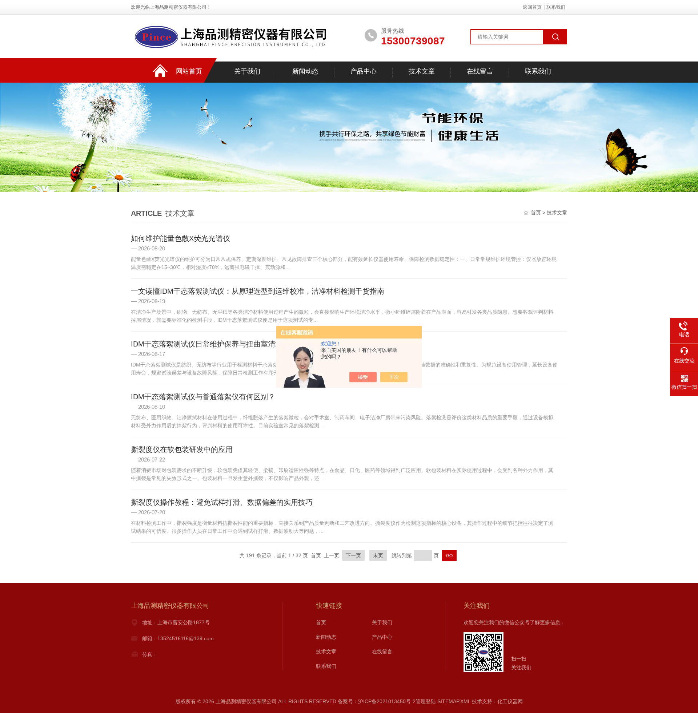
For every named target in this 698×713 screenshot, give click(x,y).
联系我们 (555, 7)
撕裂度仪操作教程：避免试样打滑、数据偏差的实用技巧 (222, 502)
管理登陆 (426, 701)
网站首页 (189, 71)
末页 (378, 555)
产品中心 (363, 71)
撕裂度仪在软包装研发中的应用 (182, 449)
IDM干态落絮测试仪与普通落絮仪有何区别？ (203, 397)
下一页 (353, 555)
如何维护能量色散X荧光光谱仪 (180, 238)
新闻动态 (305, 71)
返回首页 (532, 7)
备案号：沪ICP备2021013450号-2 (377, 701)
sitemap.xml (453, 701)
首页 (536, 212)
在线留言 (480, 71)
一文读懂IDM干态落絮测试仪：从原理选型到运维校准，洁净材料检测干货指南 (257, 291)
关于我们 (247, 71)
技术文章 (422, 71)
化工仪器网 (510, 701)
